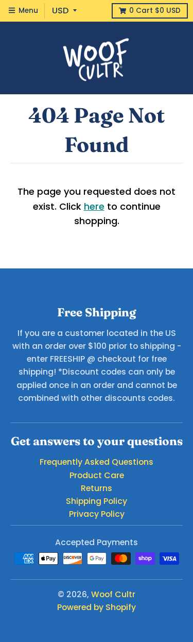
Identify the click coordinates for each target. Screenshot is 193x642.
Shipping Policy (96, 501)
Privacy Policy (97, 514)
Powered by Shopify (96, 607)
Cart (155, 10)
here (94, 206)
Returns (96, 488)
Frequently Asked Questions (96, 462)
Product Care (96, 475)
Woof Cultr (113, 594)
